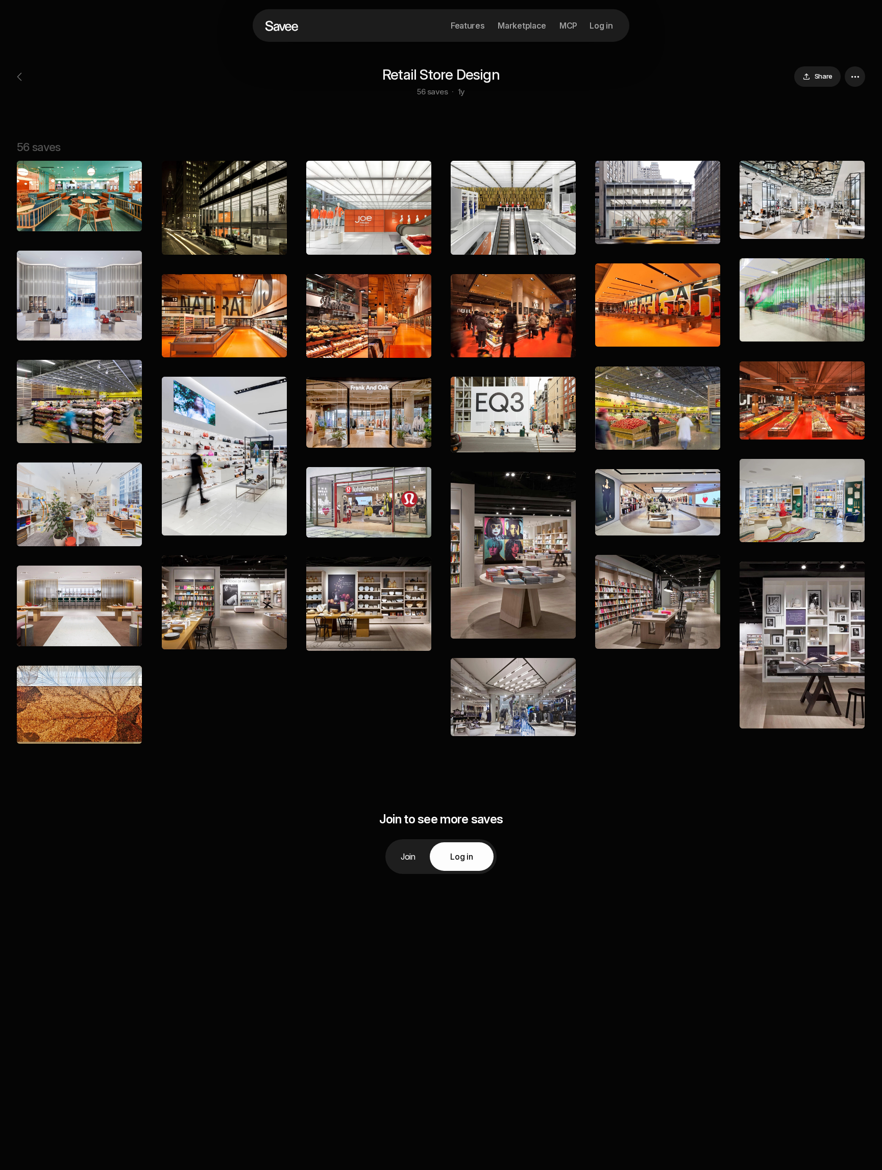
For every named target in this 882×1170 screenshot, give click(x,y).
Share (823, 76)
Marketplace (522, 25)
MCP (568, 25)
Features (467, 25)
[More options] (855, 76)
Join (408, 856)
